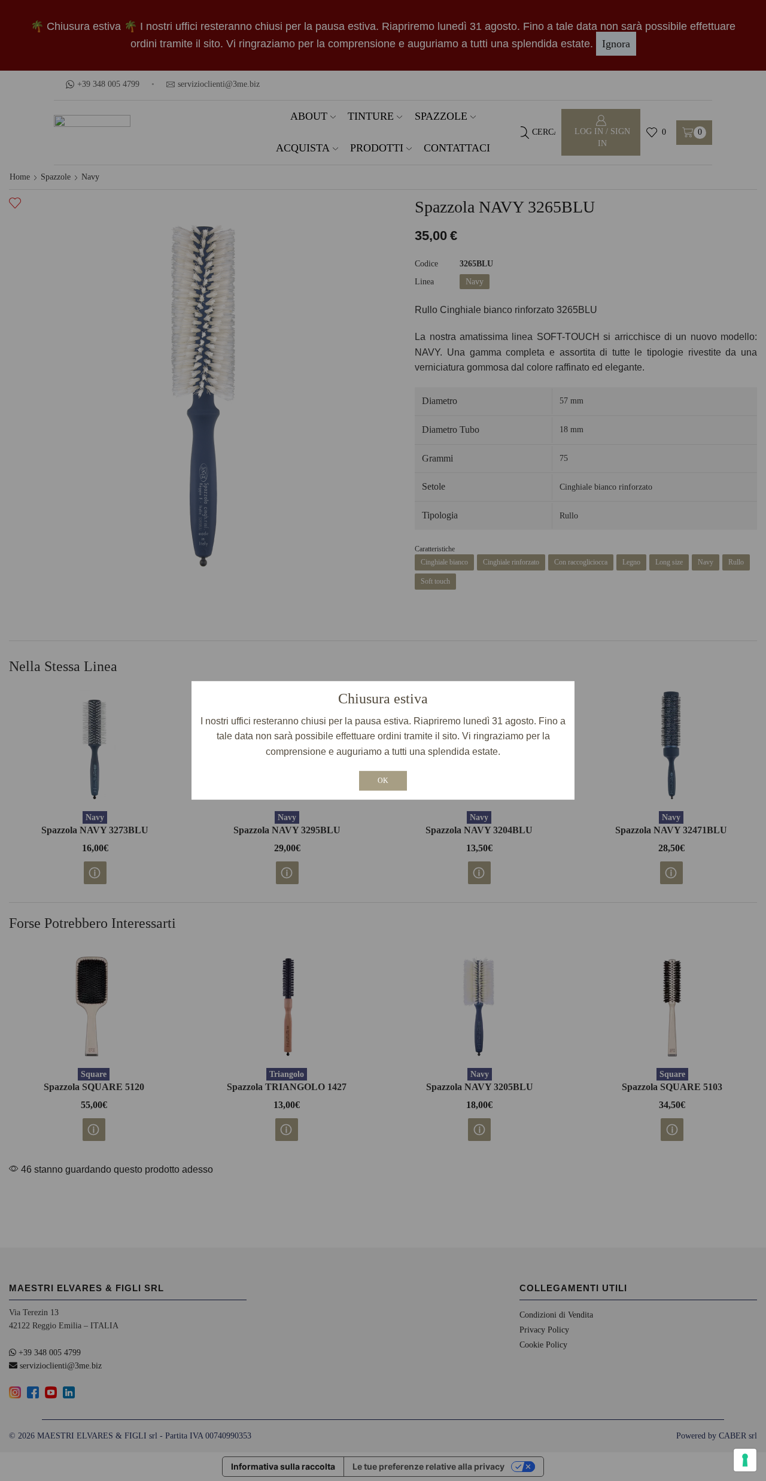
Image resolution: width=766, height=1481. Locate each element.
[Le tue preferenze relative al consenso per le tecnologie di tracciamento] (745, 1460)
